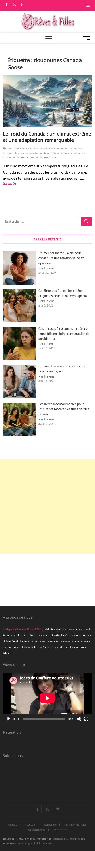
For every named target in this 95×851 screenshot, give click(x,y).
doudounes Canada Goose (54, 153)
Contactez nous (36, 829)
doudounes (61, 148)
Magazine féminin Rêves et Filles (23, 629)
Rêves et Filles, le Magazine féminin (27, 838)
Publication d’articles (75, 824)
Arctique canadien (18, 148)
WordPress (9, 843)
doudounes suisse (45, 157)
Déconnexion (60, 829)
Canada (34, 148)
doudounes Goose (23, 157)
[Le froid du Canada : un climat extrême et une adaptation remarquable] (47, 101)
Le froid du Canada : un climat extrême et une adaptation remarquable (47, 136)
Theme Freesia (76, 838)
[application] (47, 698)
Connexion (50, 824)
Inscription (30, 824)
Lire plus (14, 183)
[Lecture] (8, 719)
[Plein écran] (86, 719)
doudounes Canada (26, 153)
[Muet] (79, 719)
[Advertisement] (47, 506)
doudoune (46, 148)
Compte (12, 824)
